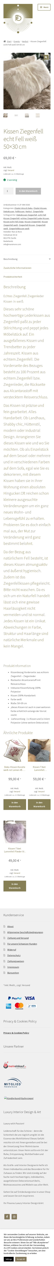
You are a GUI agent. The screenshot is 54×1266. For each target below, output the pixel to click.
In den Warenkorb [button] (15, 804)
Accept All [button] (21, 1259)
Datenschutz (14, 955)
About (10, 926)
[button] (46, 57)
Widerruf (11, 949)
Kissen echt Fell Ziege (13, 221)
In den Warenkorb (28, 190)
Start (9, 41)
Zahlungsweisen (15, 961)
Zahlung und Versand (18, 937)
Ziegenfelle (38, 211)
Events (17, 41)
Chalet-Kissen (39, 208)
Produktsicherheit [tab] (12, 276)
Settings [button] (9, 1259)
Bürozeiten (13, 972)
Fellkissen (19, 211)
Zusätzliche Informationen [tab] (17, 267)
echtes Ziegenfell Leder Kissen (35, 218)
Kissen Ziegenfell (33, 221)
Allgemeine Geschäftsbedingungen (25, 932)
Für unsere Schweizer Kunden (22, 943)
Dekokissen (8, 211)
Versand (11, 170)
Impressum (13, 966)
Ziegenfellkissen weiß (19, 228)
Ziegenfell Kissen (27, 225)
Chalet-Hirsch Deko (23, 208)
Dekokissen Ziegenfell (26, 215)
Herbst (25, 41)
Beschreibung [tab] (10, 258)
